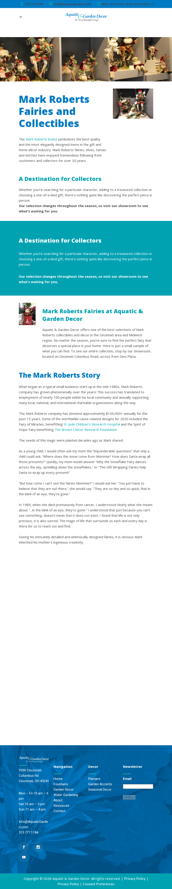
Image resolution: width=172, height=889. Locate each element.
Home (58, 779)
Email (127, 779)
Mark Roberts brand (41, 139)
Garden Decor (64, 789)
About (58, 800)
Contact (59, 811)
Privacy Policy (135, 878)
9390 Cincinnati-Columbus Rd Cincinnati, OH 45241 (34, 775)
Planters (94, 779)
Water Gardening (66, 795)
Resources (61, 806)
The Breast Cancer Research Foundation (86, 429)
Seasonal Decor (100, 789)
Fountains (61, 784)
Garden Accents (100, 784)
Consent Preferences (98, 884)
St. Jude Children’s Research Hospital (92, 424)
